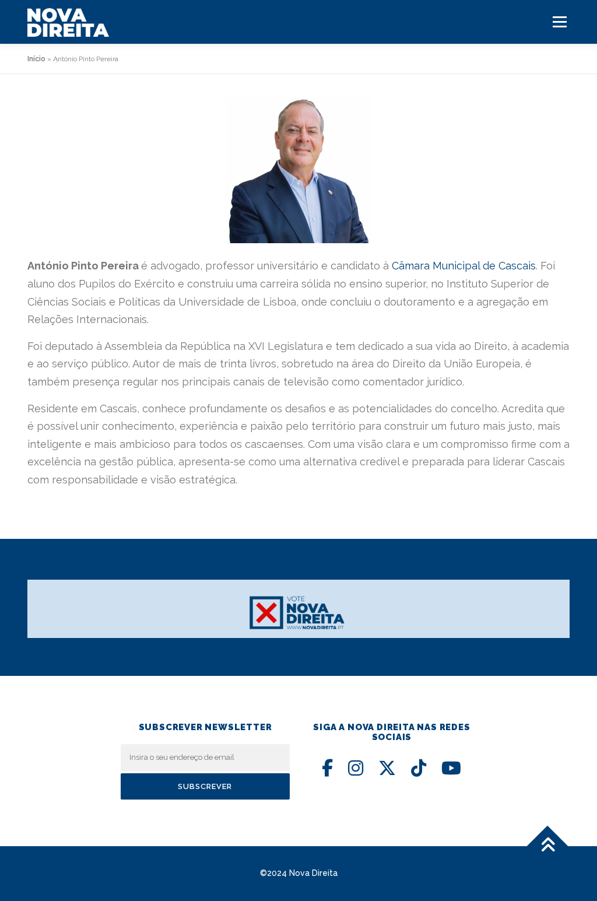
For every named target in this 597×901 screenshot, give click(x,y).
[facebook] (327, 768)
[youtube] (451, 768)
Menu (559, 21)
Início (36, 59)
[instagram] (355, 768)
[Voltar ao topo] (547, 846)
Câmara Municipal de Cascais (464, 266)
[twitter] (387, 768)
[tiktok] (418, 768)
